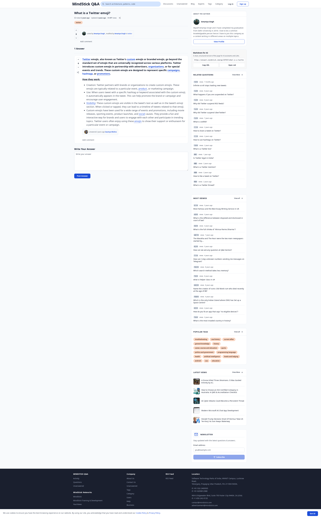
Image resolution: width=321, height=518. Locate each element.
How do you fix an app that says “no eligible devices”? (215, 311)
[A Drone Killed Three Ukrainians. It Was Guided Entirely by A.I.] (196, 381)
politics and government (204, 352)
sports (223, 348)
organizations (156, 66)
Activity (76, 478)
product (143, 88)
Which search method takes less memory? (211, 270)
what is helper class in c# (204, 279)
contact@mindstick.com (202, 502)
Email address (199, 445)
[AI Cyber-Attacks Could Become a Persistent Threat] (196, 401)
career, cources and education (206, 348)
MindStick (77, 496)
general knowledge (202, 344)
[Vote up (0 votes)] (76, 30)
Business (130, 505)
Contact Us (131, 482)
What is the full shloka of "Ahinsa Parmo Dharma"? (214, 229)
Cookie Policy (141, 513)
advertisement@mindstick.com (205, 505)
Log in (230, 4)
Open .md (232, 65)
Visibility (90, 103)
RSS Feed (169, 478)
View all (237, 198)
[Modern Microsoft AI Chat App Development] (196, 410)
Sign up (243, 4)
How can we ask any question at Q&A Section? (212, 250)
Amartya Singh (99, 34)
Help (129, 501)
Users (129, 497)
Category (219, 4)
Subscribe (220, 457)
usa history (215, 339)
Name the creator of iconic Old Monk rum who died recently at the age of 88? (218, 289)
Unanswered (182, 4)
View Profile (219, 41)
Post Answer (82, 176)
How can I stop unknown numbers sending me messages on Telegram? (218, 260)
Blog (193, 4)
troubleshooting (201, 339)
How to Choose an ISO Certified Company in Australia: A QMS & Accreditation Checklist (219, 391)
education (216, 361)
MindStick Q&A (85, 4)
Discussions (168, 4)
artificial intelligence (212, 356)
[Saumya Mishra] (86, 132)
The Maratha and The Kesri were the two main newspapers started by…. (218, 239)
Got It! (312, 513)
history (216, 344)
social (142, 113)
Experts (201, 4)
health (197, 356)
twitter (78, 22)
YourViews (77, 504)
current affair (229, 339)
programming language (227, 352)
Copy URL (205, 65)
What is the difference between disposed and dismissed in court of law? (218, 219)
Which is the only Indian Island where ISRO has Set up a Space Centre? (217, 301)
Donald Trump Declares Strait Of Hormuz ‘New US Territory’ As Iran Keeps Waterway (222, 420)
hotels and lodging (231, 356)
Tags (210, 4)
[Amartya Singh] (84, 33)
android (198, 361)
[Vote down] (76, 38)
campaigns (173, 70)
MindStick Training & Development (87, 500)
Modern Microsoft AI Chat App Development (220, 410)
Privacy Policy (154, 513)
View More (236, 75)
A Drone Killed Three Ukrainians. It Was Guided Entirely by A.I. (221, 381)
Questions (77, 482)
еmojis (138, 121)
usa (206, 361)
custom (131, 59)
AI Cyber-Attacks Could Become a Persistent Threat (222, 401)
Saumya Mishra (111, 132)
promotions (103, 73)
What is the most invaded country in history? (212, 320)
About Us (130, 478)
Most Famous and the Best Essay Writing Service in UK (216, 209)
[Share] (119, 17)
